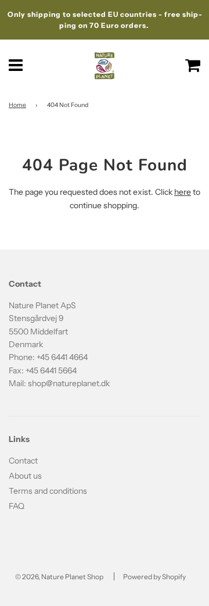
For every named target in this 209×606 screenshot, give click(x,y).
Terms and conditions (48, 491)
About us (25, 475)
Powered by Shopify (154, 576)
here (182, 192)
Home (17, 105)
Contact (23, 460)
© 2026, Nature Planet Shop (59, 576)
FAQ (16, 506)
